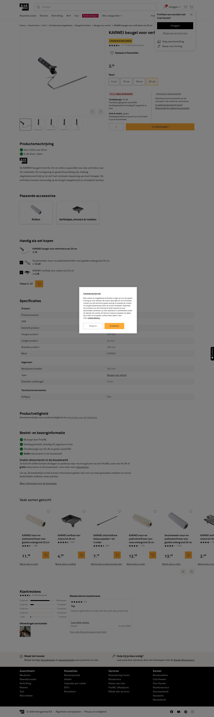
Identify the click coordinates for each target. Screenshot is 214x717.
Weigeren (93, 326)
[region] (108, 310)
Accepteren (114, 326)
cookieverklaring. (93, 318)
